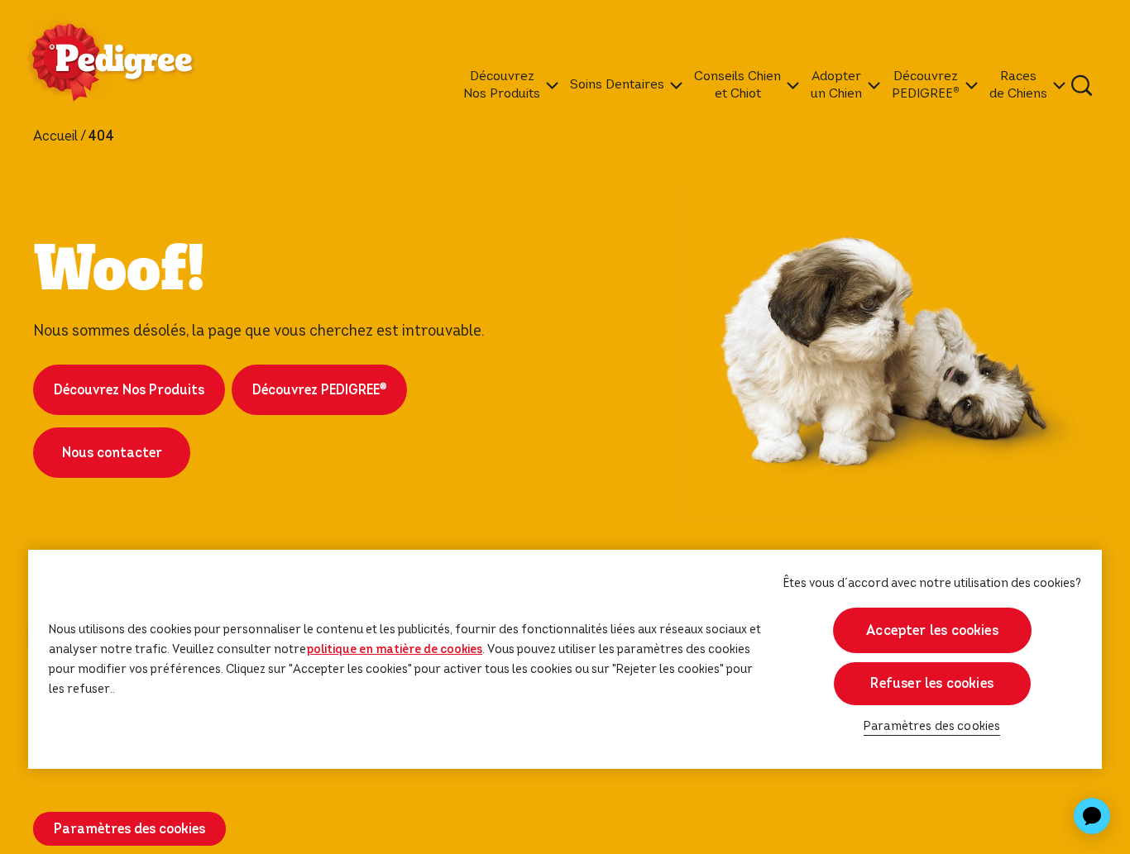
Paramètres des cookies (932, 726)
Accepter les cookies (932, 630)
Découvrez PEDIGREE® (319, 389)
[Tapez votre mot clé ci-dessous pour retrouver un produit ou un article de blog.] (1082, 85)
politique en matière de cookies (394, 649)
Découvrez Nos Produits (129, 389)
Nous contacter (112, 452)
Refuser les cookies (931, 683)
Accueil (55, 136)
